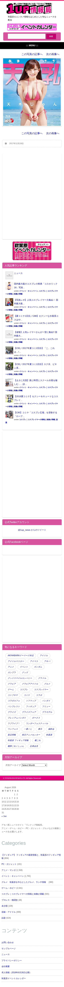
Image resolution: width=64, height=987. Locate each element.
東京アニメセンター (31, 735)
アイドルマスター (16, 661)
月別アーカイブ (13, 765)
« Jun (4, 816)
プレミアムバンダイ (17, 718)
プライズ (12, 712)
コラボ (39, 695)
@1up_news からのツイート (32, 530)
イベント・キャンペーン (28, 291)
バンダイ (46, 701)
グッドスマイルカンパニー (20, 678)
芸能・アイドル (9, 912)
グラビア (12, 684)
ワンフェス (13, 729)
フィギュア (31, 706)
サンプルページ (9, 949)
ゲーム (11, 689)
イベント (24, 667)
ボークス (36, 718)
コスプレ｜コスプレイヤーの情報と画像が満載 (37, 419)
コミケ (27, 695)
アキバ (47, 661)
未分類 (5, 906)
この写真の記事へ (32, 54)
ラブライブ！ (14, 723)
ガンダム (38, 667)
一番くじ (28, 729)
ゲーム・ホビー (9, 888)
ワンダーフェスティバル (37, 723)
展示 (40, 729)
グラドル (42, 678)
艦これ (38, 740)
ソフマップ (31, 701)
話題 (4, 918)
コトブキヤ (13, 695)
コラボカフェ (14, 701)
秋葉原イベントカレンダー (14, 978)
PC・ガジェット (9, 864)
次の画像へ (52, 54)
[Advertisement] (32, 198)
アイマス (34, 661)
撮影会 (51, 729)
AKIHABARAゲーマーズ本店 (21, 655)
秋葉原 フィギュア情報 (18, 740)
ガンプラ (12, 672)
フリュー (46, 706)
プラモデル (47, 712)
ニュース (18, 273)
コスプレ (24, 689)
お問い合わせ (8, 942)
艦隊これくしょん (16, 746)
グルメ (47, 684)
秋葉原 (49, 735)
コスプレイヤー (41, 689)
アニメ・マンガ (9, 870)
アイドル (44, 655)
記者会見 (34, 746)
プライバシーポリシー (12, 960)
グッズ (25, 672)
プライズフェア (29, 712)
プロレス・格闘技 (10, 900)
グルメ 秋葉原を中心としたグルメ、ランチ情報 (25, 882)
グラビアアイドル (30, 684)
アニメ (11, 667)
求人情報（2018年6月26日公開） (16, 972)
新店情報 (12, 735)
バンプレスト (14, 706)
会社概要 (6, 966)
